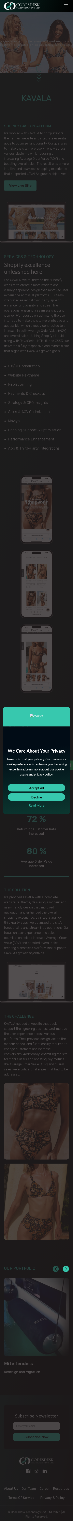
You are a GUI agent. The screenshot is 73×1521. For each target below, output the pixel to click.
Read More (36, 805)
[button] (66, 1269)
